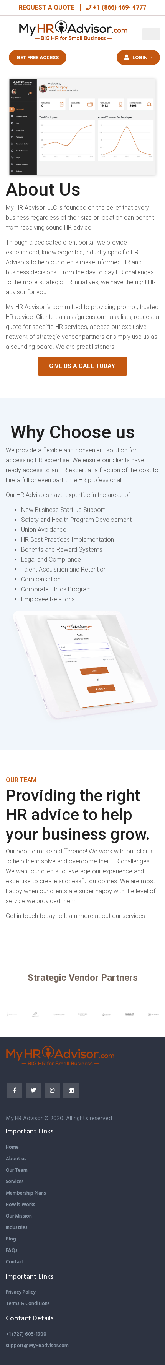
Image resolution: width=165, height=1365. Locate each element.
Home (12, 1147)
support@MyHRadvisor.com (37, 1346)
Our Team (17, 1170)
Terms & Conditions (28, 1304)
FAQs (12, 1251)
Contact (15, 1262)
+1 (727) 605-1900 (26, 1334)
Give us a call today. (82, 366)
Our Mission (19, 1216)
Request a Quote (46, 7)
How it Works (20, 1205)
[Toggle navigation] (151, 34)
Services (15, 1182)
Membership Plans (26, 1193)
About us (16, 1159)
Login (140, 57)
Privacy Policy (21, 1292)
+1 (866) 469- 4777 (118, 7)
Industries (17, 1228)
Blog (11, 1239)
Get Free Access (37, 57)
